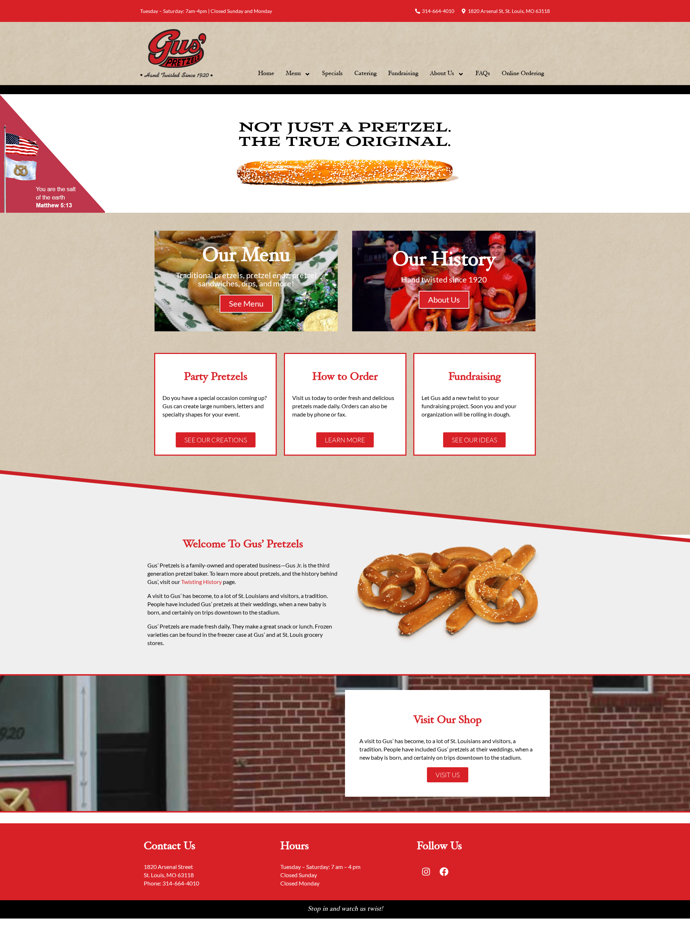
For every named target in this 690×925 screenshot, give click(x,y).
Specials (332, 74)
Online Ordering (523, 74)
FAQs (482, 74)
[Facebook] (444, 871)
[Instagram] (426, 871)
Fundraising (403, 74)
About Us (442, 74)
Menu (293, 74)
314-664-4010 (180, 883)
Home (266, 74)
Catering (365, 74)
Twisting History (202, 581)
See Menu (246, 303)
